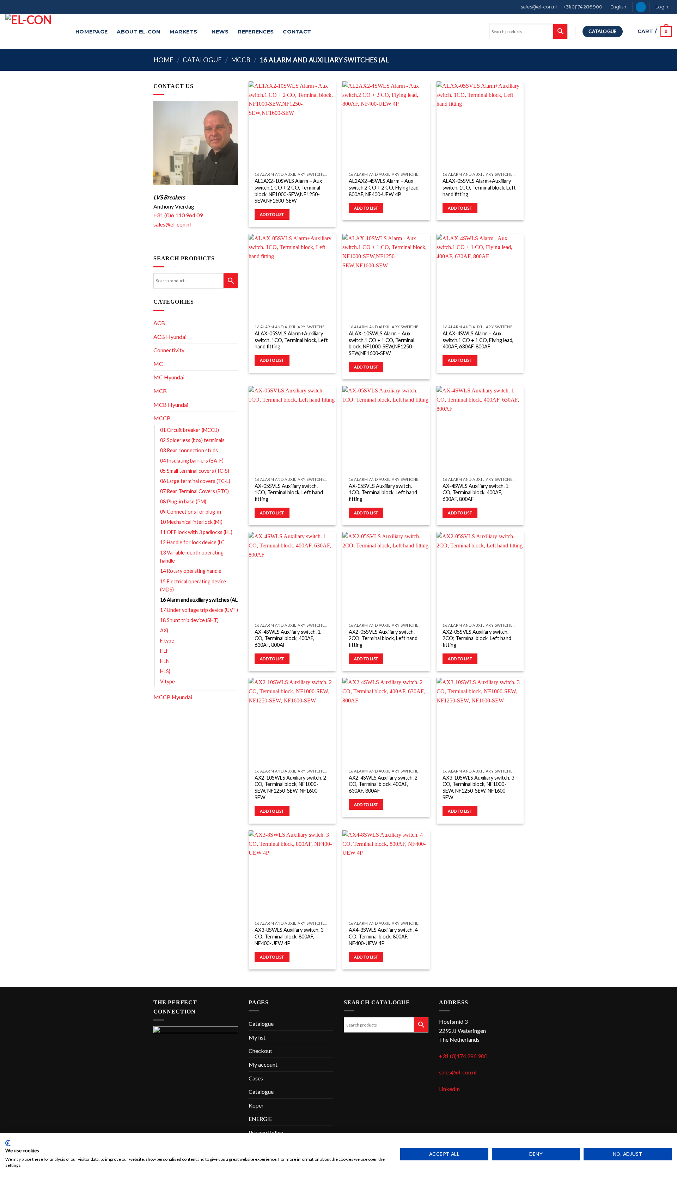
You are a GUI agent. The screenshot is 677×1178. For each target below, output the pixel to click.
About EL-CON (138, 32)
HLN (165, 661)
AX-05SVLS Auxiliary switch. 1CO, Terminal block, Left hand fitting (289, 492)
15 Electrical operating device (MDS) (193, 585)
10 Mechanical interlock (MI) (191, 522)
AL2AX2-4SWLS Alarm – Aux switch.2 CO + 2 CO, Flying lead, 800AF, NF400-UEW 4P (384, 187)
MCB (160, 391)
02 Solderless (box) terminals (192, 440)
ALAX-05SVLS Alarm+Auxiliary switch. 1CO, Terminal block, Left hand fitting (479, 187)
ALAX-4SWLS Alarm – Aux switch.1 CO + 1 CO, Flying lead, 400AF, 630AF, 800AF (478, 339)
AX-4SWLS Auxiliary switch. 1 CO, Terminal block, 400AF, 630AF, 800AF (475, 492)
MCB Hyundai (170, 404)
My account (263, 1064)
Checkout (260, 1050)
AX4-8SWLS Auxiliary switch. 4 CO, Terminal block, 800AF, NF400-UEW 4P (383, 936)
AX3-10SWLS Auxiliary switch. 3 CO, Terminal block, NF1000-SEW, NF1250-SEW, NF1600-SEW (478, 787)
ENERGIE (260, 1118)
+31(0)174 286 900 (582, 7)
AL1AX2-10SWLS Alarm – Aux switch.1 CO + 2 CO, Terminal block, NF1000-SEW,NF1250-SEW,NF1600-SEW (288, 191)
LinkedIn (449, 1088)
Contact (297, 32)
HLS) (165, 671)
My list (257, 1037)
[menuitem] (618, 7)
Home (163, 60)
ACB (159, 323)
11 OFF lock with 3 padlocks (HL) (196, 532)
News (220, 32)
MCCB (240, 60)
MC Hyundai (168, 377)
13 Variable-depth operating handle (192, 557)
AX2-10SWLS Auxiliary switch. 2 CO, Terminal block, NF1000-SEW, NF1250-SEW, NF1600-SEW (290, 787)
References (256, 32)
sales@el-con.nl (539, 7)
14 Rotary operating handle (190, 571)
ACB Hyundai (170, 336)
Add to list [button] (272, 214)
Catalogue (202, 60)
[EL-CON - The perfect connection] (35, 31)
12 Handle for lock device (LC (192, 542)
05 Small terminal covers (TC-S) (194, 471)
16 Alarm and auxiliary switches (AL (199, 600)
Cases (256, 1078)
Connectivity (168, 350)
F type (167, 641)
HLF (164, 651)
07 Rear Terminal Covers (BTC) (194, 491)
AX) (164, 630)
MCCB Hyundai (172, 697)
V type (167, 681)
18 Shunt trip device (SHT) (189, 620)
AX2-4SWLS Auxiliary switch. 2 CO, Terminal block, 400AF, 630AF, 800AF (383, 784)
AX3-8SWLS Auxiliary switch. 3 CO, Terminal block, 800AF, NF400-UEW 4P (289, 936)
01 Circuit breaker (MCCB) (189, 430)
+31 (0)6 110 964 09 (178, 215)
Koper (256, 1105)
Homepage (91, 32)
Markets (183, 32)
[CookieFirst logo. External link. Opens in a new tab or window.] (8, 1143)
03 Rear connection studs (189, 450)
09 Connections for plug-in (190, 512)
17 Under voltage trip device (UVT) (199, 610)
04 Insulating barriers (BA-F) (192, 461)
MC (158, 363)
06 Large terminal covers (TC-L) (195, 481)
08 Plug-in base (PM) (183, 501)
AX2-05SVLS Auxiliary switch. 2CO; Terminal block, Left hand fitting (383, 638)
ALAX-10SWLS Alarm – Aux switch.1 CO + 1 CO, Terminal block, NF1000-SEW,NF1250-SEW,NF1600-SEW (381, 343)
